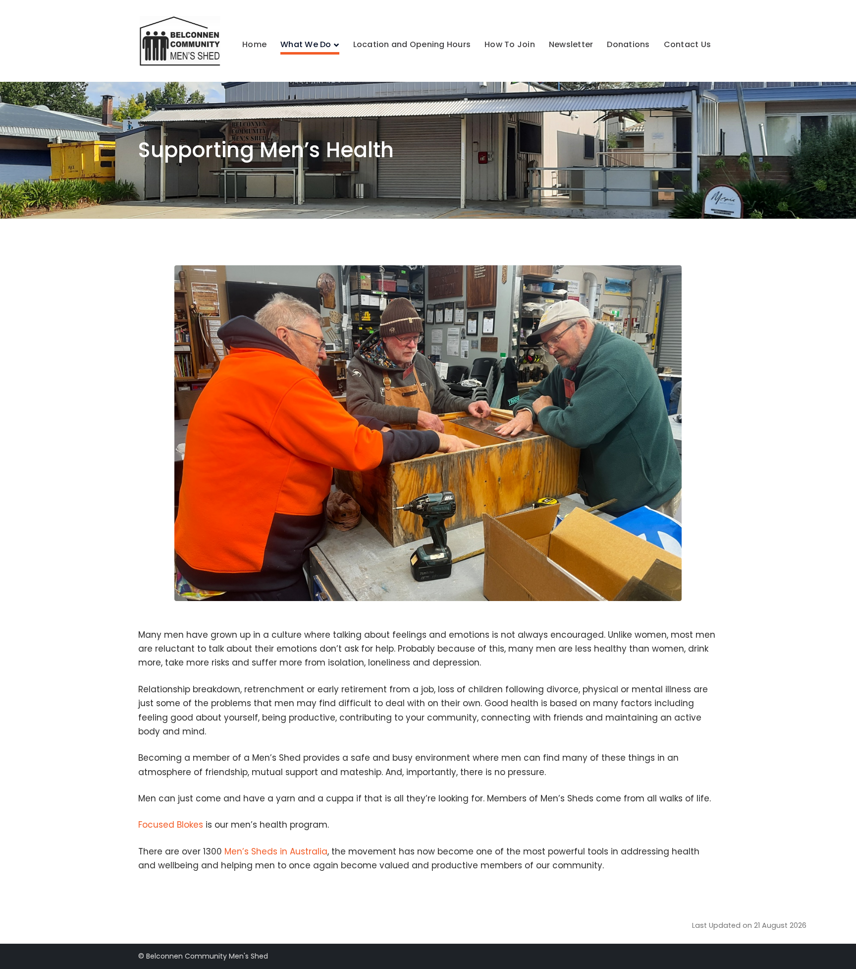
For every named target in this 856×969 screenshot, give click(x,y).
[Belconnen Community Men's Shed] (181, 40)
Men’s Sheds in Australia (275, 851)
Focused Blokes (170, 825)
